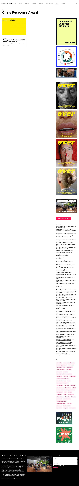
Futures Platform (69, 374)
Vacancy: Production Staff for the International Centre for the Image (66, 307)
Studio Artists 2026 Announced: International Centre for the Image (65, 300)
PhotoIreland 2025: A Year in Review (64, 297)
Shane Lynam (59, 405)
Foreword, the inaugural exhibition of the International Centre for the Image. (65, 340)
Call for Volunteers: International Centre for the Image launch (66, 346)
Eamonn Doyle (59, 371)
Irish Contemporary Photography (62, 383)
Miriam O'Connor (68, 387)
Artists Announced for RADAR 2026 (64, 252)
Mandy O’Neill (73, 385)
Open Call (70, 392)
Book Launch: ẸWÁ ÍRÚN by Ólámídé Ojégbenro (64, 262)
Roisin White (69, 403)
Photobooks (67, 396)
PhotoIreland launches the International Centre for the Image (66, 349)
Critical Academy (70, 367)
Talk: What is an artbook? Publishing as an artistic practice (65, 265)
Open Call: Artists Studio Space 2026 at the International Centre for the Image (65, 315)
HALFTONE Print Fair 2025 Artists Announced (66, 310)
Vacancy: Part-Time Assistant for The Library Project (65, 240)
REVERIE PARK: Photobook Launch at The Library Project (65, 278)
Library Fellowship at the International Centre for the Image (66, 332)
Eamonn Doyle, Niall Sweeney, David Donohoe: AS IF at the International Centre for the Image (66, 290)
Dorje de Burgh (68, 369)
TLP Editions (8, 469)
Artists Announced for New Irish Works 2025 (65, 351)
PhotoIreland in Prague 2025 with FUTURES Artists (65, 329)
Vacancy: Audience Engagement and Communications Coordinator (64, 254)
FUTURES (65, 371)
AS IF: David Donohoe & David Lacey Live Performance (65, 286)
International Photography (61, 380)
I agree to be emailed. (59, 465)
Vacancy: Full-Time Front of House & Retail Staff (65, 245)
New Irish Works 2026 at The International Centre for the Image (65, 268)
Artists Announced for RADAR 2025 (64, 320)
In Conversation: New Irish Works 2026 (64, 250)
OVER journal (59, 394)
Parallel (65, 394)
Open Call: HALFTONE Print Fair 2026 (64, 242)
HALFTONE (66, 376)
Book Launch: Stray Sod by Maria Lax (64, 260)
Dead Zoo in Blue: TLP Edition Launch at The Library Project (66, 281)
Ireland (69, 380)
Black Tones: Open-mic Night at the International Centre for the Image (63, 237)
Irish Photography (60, 385)
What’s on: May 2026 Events (62, 270)
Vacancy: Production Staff (61, 353)
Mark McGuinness (60, 387)
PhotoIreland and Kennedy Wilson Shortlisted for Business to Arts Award (66, 248)
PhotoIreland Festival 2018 (61, 401)
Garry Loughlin (59, 376)
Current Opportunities (60, 369)
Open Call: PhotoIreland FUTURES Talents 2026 (65, 312)
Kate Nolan (67, 385)
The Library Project (66, 405)
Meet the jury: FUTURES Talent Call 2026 (65, 305)
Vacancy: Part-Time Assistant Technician (65, 354)
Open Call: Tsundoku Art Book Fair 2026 (65, 292)
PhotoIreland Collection (10, 465)
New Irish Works (59, 392)
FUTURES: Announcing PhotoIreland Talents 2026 (66, 275)
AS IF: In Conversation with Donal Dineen (65, 283)
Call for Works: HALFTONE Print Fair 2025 (65, 334)
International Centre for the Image (63, 378)
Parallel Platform (71, 394)
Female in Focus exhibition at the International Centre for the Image (66, 227)
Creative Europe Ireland (61, 367)
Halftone (8, 463)
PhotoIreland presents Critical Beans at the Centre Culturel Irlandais (65, 326)
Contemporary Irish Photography (69, 362)
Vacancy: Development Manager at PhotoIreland (63, 257)
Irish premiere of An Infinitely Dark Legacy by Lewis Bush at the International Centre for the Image (66, 231)
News (4, 35)
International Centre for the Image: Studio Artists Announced (65, 337)
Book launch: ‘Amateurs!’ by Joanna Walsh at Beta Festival (66, 318)
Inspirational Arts (72, 376)
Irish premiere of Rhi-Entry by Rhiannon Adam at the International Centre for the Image (66, 234)
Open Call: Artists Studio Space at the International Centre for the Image (64, 343)
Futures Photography (60, 374)
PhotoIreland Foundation (61, 403)
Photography (73, 396)
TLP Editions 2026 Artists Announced (64, 272)
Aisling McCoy (59, 362)
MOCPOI (74, 387)
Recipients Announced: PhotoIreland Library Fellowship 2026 (65, 303)
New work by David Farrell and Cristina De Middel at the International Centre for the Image (66, 323)
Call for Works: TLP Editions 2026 (63, 288)
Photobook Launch (60, 396)
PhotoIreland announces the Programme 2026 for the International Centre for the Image (66, 295)
